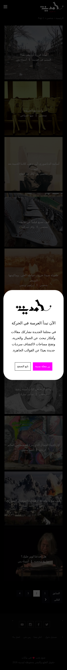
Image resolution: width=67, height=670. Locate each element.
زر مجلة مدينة (42, 366)
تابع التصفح (22, 366)
